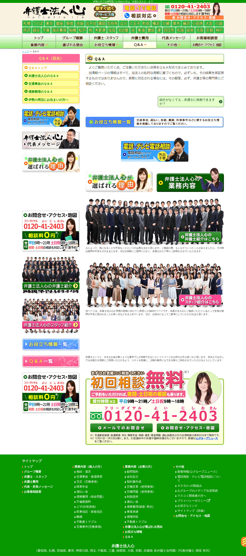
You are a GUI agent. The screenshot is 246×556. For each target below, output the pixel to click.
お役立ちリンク (187, 505)
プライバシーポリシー (191, 500)
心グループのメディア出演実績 (197, 490)
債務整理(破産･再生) (140, 506)
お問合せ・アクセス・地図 (192, 515)
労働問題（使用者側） (141, 491)
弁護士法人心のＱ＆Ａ (43, 75)
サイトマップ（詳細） (191, 510)
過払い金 (82, 491)
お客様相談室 (32, 491)
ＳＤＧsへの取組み (189, 485)
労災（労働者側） (88, 481)
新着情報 (198, 471)
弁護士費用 (31, 481)
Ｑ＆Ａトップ (37, 68)
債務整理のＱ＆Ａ (40, 91)
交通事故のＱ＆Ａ (40, 83)
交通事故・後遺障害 (89, 476)
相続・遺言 (83, 471)
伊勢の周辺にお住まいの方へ (48, 99)
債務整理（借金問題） (90, 496)
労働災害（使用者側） (141, 486)
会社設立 (132, 476)
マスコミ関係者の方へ (191, 495)
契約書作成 (134, 481)
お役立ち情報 (133, 531)
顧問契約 (132, 471)
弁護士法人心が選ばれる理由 (143, 526)
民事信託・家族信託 (89, 511)
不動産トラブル (86, 521)
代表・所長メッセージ (38, 486)
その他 (179, 466)
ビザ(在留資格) (86, 506)
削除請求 (132, 496)
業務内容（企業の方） (139, 466)
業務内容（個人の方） (89, 466)
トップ (25, 51)
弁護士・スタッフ (35, 476)
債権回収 (132, 516)
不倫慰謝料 (83, 501)
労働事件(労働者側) (88, 526)
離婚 (79, 516)
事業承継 (132, 511)
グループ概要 (32, 471)
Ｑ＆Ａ (129, 536)
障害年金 (82, 486)
